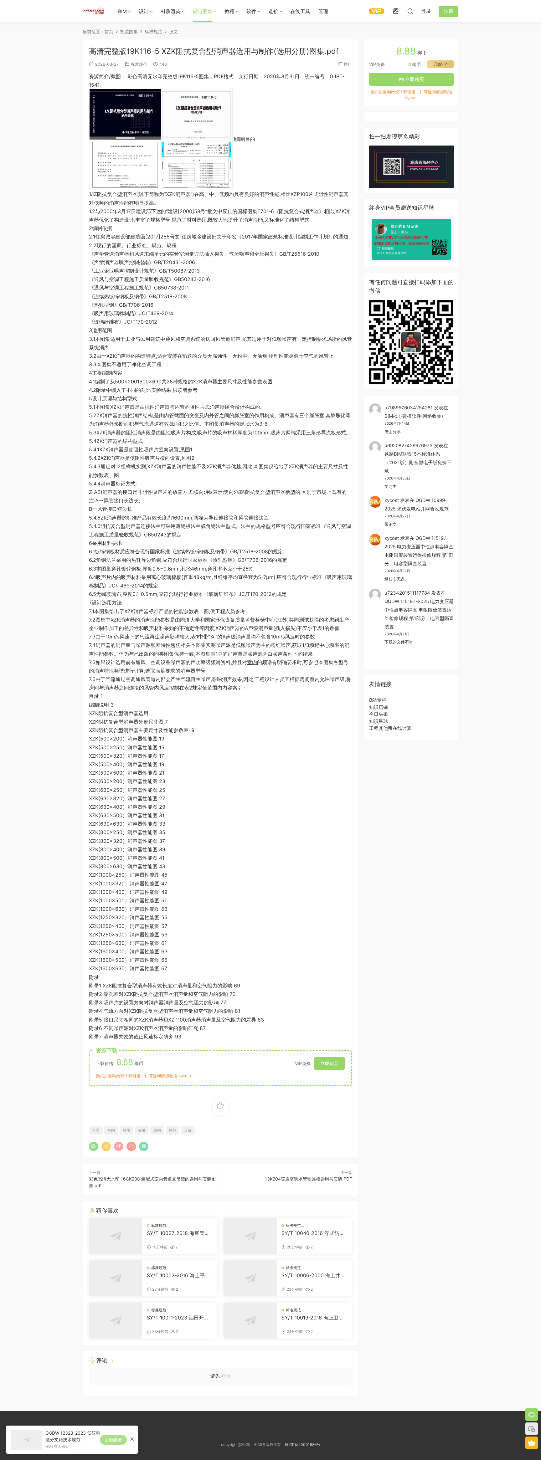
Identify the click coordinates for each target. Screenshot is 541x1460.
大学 (195, 620)
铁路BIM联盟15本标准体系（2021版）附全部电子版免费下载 (417, 462)
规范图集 (203, 11)
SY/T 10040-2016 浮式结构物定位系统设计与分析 (312, 1233)
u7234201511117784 (407, 593)
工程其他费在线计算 (390, 728)
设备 (230, 620)
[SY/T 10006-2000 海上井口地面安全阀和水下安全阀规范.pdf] (250, 1278)
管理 (323, 11)
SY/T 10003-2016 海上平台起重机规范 (178, 1275)
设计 (144, 11)
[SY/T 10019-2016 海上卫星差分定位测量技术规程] (250, 1321)
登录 (225, 1376)
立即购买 (329, 1063)
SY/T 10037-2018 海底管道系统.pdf (178, 1233)
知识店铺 (378, 707)
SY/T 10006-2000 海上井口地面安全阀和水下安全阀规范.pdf (313, 1275)
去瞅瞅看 (113, 1439)
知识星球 (378, 721)
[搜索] (410, 11)
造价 (273, 11)
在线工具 (300, 11)
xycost (391, 500)
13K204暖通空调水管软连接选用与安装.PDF (308, 1178)
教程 (229, 11)
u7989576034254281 (408, 408)
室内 (252, 662)
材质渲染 (171, 11)
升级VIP (440, 64)
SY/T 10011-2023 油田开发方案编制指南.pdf (178, 1317)
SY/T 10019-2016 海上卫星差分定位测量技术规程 (312, 1317)
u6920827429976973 (408, 445)
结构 (294, 220)
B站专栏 (377, 700)
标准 (274, 220)
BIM (122, 11)
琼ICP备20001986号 (302, 1444)
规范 (177, 220)
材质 (120, 551)
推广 (348, 64)
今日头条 (378, 714)
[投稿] (396, 11)
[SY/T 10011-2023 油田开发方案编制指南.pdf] (115, 1321)
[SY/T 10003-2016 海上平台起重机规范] (115, 1278)
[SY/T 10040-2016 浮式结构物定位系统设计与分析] (250, 1236)
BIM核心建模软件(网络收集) (413, 416)
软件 (251, 11)
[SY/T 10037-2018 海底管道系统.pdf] (115, 1236)
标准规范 (139, 64)
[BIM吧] (94, 11)
